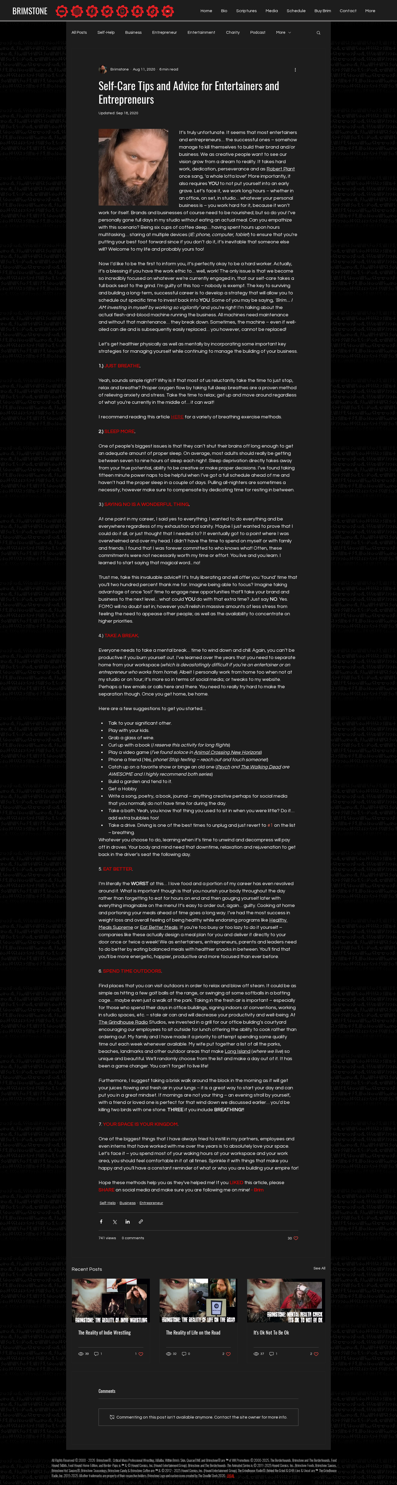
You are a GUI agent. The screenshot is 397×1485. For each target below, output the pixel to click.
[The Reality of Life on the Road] (199, 1300)
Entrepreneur (164, 33)
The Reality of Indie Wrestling (104, 1332)
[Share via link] (140, 1221)
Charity (233, 33)
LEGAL (230, 1475)
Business (133, 33)
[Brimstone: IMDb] (62, 11)
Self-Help (106, 33)
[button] (318, 32)
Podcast (257, 33)
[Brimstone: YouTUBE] (168, 11)
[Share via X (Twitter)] (114, 1221)
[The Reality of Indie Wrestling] (111, 1300)
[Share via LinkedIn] (127, 1221)
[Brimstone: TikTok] (152, 11)
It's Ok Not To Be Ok (271, 1332)
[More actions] (295, 69)
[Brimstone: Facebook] (92, 11)
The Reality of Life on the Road (193, 1332)
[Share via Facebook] (101, 1221)
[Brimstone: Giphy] (122, 11)
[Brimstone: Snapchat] (137, 11)
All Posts (79, 33)
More (280, 33)
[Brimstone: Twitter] (107, 11)
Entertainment (201, 33)
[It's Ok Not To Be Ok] (286, 1300)
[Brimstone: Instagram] (77, 11)
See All (319, 1268)
